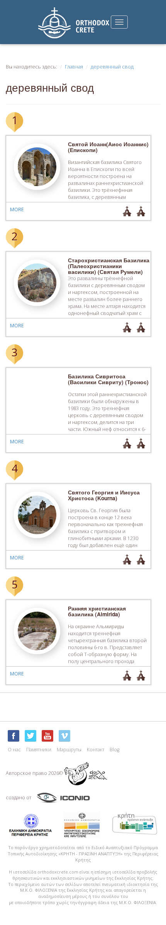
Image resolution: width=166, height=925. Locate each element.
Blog (114, 749)
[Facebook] (13, 736)
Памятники (38, 749)
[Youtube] (47, 736)
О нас (14, 749)
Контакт (95, 749)
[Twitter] (30, 736)
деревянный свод (112, 66)
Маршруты (69, 749)
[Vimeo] (64, 736)
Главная (74, 66)
